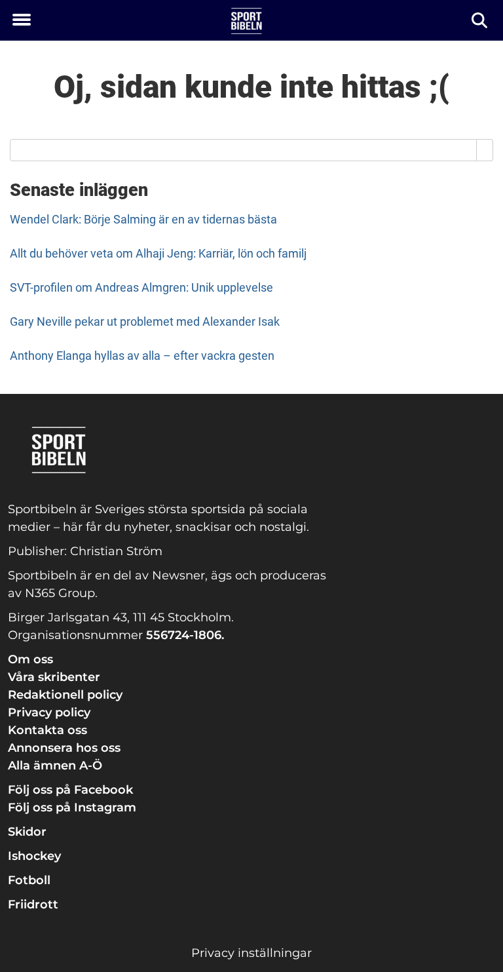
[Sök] (480, 20)
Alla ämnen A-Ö (55, 765)
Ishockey (34, 856)
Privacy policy (49, 712)
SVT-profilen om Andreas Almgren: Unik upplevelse (141, 287)
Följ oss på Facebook (70, 790)
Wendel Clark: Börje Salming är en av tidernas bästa (143, 219)
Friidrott (33, 904)
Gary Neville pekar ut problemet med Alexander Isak (145, 321)
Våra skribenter (54, 677)
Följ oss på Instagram (72, 807)
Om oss (30, 659)
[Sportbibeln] (246, 21)
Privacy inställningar (251, 953)
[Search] (485, 150)
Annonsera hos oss (64, 748)
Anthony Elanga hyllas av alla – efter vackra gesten (142, 355)
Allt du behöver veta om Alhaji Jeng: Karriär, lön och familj (158, 253)
